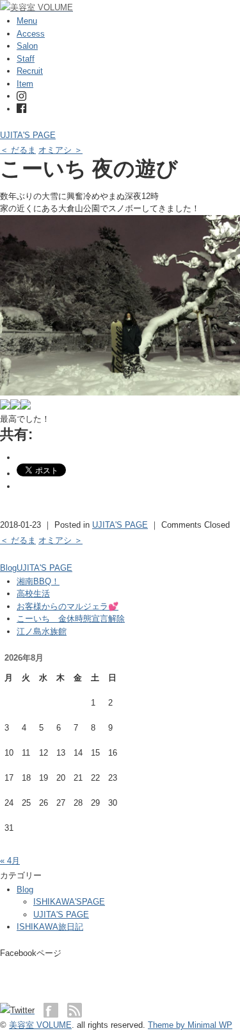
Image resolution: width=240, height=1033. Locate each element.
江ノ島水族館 (42, 631)
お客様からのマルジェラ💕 (67, 606)
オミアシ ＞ (60, 150)
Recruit (30, 71)
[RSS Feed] (74, 1010)
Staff (26, 59)
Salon (27, 46)
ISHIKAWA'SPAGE (69, 902)
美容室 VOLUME (40, 1025)
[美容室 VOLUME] (36, 7)
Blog (8, 568)
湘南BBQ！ (38, 581)
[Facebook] (21, 109)
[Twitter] (20, 1010)
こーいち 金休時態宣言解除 (71, 618)
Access (31, 34)
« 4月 (10, 860)
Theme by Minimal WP (190, 1025)
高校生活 (33, 593)
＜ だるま (18, 150)
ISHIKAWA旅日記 (50, 927)
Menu (27, 21)
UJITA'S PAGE (28, 135)
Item (25, 84)
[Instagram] (21, 96)
